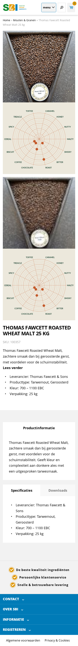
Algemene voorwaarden (23, 640)
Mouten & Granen (24, 20)
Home (6, 20)
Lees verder (13, 367)
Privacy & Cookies (57, 640)
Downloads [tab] (57, 490)
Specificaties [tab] (21, 490)
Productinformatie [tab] (39, 428)
